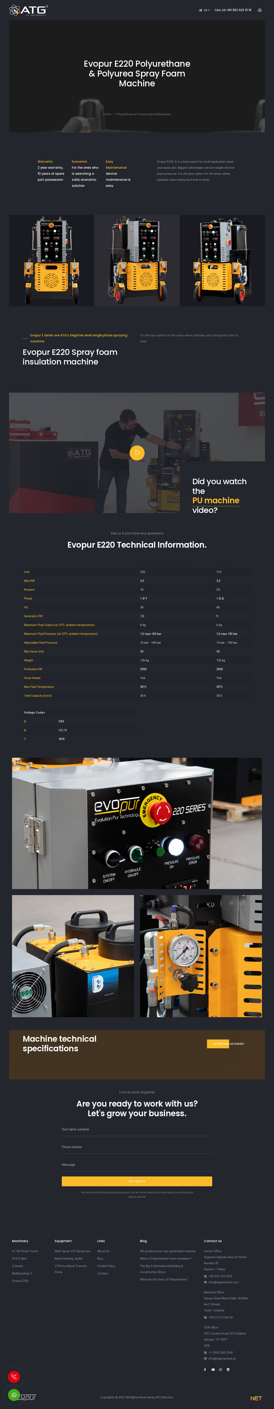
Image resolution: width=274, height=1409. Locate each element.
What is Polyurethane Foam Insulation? (166, 1258)
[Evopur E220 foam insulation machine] (73, 956)
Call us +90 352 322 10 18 (232, 10)
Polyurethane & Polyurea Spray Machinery (143, 114)
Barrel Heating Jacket (69, 1258)
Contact (102, 1273)
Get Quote (137, 1181)
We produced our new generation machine (168, 1251)
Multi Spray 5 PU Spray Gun (72, 1251)
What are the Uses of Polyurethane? (164, 1279)
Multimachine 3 (22, 1273)
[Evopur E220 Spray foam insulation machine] (137, 823)
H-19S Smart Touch (25, 1251)
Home (107, 114)
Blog (100, 1258)
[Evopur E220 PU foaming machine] (201, 956)
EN (206, 10)
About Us (103, 1251)
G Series (17, 1266)
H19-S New (19, 1258)
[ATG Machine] (14, 1395)
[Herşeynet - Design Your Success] (256, 1398)
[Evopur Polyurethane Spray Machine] (24, 1397)
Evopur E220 (20, 1281)
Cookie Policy (106, 1266)
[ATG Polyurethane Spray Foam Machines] (28, 10)
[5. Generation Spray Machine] (137, 452)
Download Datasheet (229, 1044)
